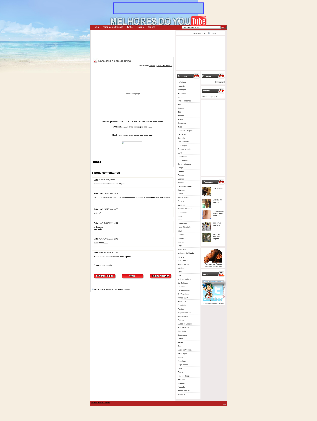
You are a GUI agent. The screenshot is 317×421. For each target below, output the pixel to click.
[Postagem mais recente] (105, 278)
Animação (182, 90)
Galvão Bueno (183, 197)
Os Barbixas (183, 283)
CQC (180, 153)
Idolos (180, 216)
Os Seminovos (184, 290)
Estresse (181, 190)
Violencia (152, 66)
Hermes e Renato (185, 209)
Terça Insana (183, 365)
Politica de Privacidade (100, 403)
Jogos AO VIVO (184, 227)
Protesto (181, 320)
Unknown (98, 239)
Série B (181, 342)
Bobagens (182, 123)
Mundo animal (183, 264)
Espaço (181, 179)
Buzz (180, 127)
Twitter (130, 27)
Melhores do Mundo (186, 253)
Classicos (182, 134)
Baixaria (181, 108)
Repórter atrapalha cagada (216, 236)
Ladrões (181, 235)
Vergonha (181, 387)
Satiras (180, 339)
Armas (180, 97)
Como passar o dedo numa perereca (218, 213)
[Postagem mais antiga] (160, 278)
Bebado (181, 116)
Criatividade (182, 156)
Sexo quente (218, 188)
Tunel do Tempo (184, 376)
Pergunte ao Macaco (113, 27)
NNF (179, 275)
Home (96, 27)
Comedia (181, 138)
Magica (181, 246)
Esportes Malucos (185, 186)
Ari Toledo (181, 93)
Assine (140, 27)
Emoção (181, 175)
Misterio (181, 257)
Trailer (180, 368)
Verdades (181, 383)
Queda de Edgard (185, 324)
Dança (180, 168)
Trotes (180, 372)
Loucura (181, 242)
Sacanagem (182, 335)
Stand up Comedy (185, 350)
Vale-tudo (181, 380)
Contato (151, 27)
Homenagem (183, 212)
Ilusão (180, 220)
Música (181, 268)
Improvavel (182, 223)
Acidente (181, 86)
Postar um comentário (103, 265)
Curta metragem (184, 164)
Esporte (181, 183)
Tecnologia (182, 361)
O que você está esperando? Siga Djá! (213, 303)
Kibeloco (181, 231)
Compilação (182, 145)
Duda (96, 180)
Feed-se (213, 33)
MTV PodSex (183, 261)
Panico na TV (183, 298)
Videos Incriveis (184, 391)
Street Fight (182, 353)
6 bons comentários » (164, 66)
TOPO (224, 404)
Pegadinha (182, 305)
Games (181, 201)
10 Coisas (182, 82)
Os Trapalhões (183, 294)
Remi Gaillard (183, 327)
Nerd (180, 272)
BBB (179, 112)
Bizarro (180, 119)
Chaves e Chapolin (185, 130)
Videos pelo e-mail (199, 33)
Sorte (180, 346)
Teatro (180, 357)
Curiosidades (183, 160)
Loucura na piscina (217, 201)
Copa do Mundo (184, 149)
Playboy (181, 309)
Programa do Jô (184, 313)
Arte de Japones (184, 101)
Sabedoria (182, 331)
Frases (180, 194)
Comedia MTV (183, 142)
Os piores (181, 287)
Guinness (181, 205)
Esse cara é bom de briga (114, 60)
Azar (179, 104)
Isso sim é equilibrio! (217, 224)
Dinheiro (181, 171)
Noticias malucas (185, 279)
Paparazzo (182, 301)
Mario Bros (182, 249)
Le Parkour (182, 238)
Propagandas (183, 316)
